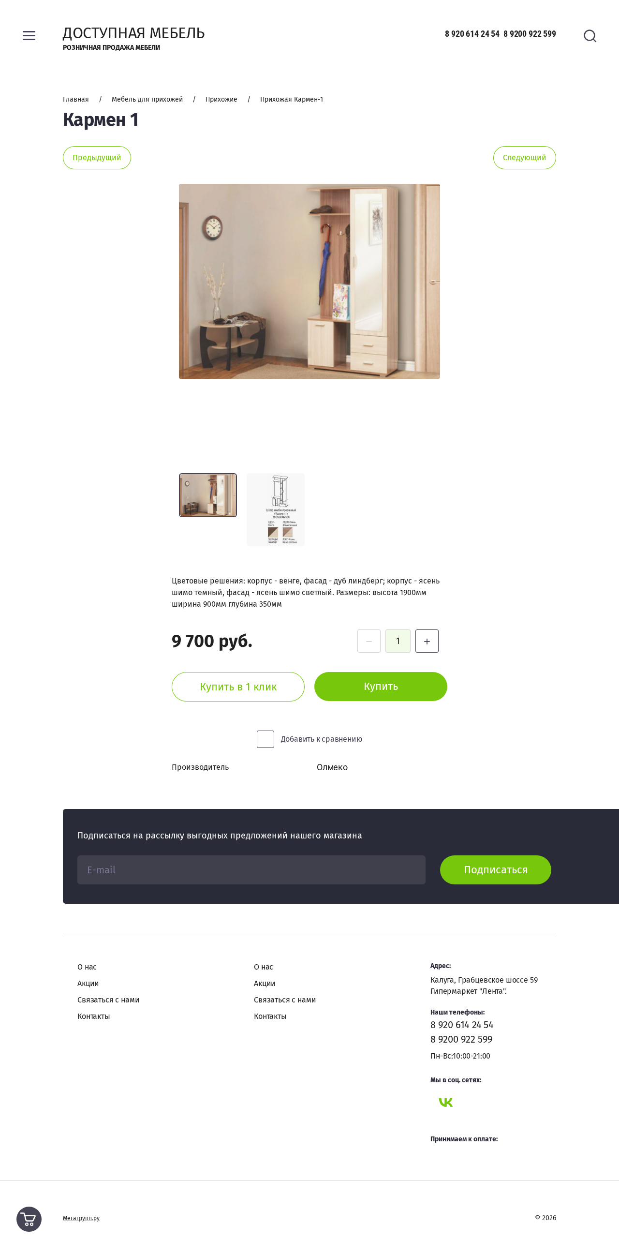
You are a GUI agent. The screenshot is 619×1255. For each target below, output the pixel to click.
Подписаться (496, 869)
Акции (88, 983)
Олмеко (332, 767)
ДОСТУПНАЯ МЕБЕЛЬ (134, 33)
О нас (87, 966)
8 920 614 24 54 (472, 34)
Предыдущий (97, 157)
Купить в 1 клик (238, 686)
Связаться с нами (108, 999)
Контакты (93, 1016)
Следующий (524, 157)
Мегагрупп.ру (81, 1218)
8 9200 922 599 (529, 34)
